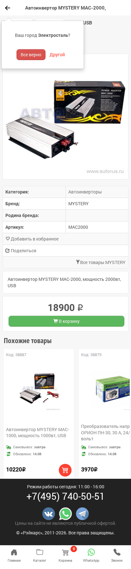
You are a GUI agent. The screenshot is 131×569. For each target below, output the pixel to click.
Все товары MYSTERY (103, 262)
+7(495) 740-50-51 (65, 496)
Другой (57, 54)
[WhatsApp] (65, 513)
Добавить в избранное (34, 239)
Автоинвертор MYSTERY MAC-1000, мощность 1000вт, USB (37, 432)
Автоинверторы (85, 192)
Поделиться (23, 250)
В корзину (68, 321)
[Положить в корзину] (65, 470)
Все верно (31, 54)
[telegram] (82, 513)
